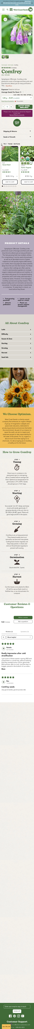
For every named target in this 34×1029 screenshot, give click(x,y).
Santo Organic (26, 168)
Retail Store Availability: (8, 101)
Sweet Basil (6, 165)
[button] (30, 9)
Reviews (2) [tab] (9, 631)
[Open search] (3, 637)
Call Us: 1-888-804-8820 (17, 1027)
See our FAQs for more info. (17, 115)
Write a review (23, 618)
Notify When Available (24, 106)
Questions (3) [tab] (25, 631)
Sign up (17, 1011)
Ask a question (23, 622)
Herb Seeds (4, 65)
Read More (9, 86)
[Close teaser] (11, 1024)
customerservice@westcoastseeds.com (17, 1025)
